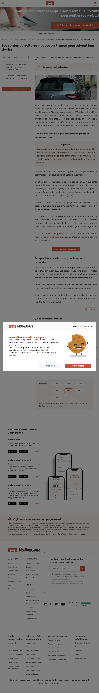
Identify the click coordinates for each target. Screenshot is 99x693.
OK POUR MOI (78, 366)
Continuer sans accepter (80, 328)
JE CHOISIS (50, 366)
